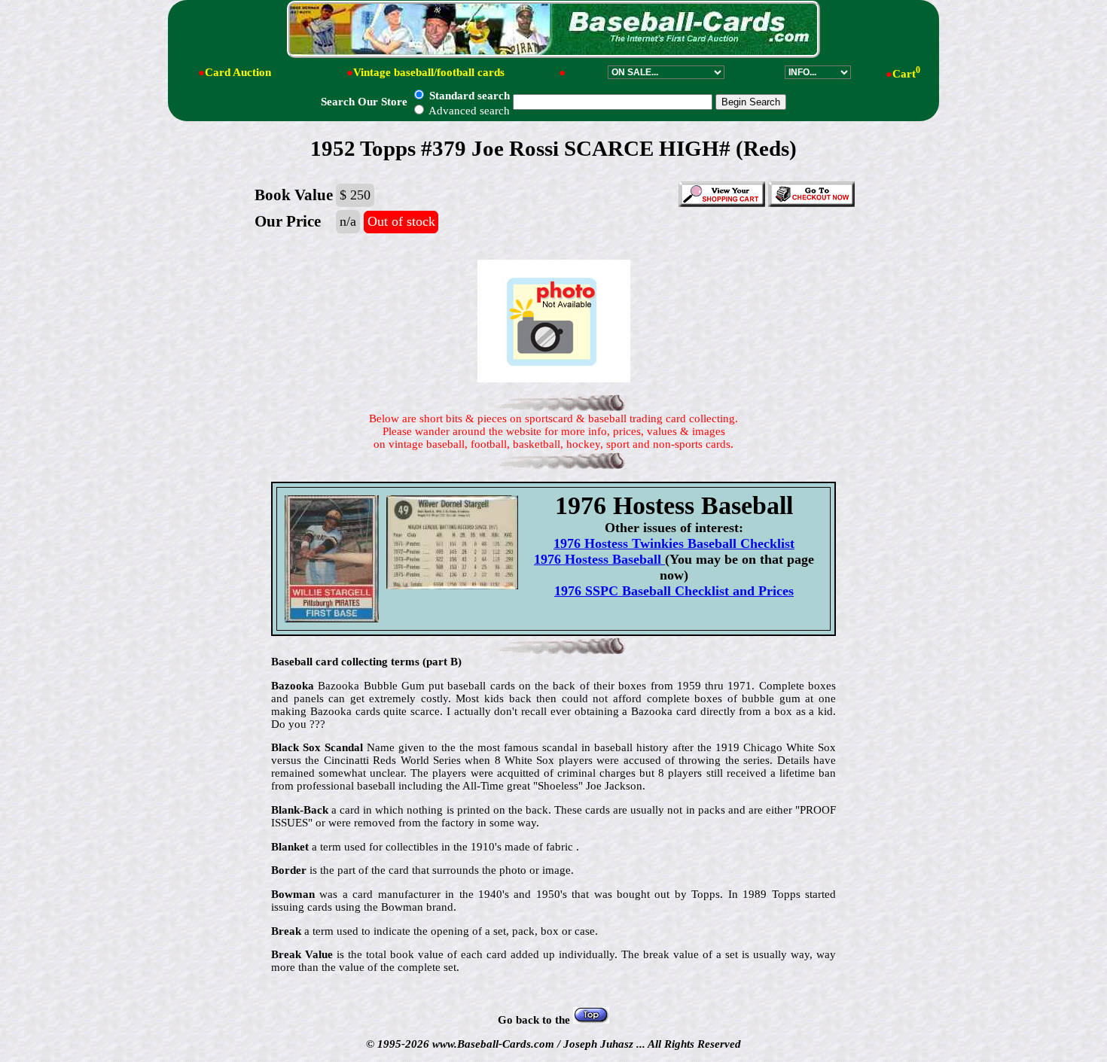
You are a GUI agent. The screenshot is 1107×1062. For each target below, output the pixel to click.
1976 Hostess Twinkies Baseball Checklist (674, 543)
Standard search (468, 96)
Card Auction (238, 72)
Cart (906, 74)
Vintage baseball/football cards (429, 72)
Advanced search (468, 111)
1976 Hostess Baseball (599, 559)
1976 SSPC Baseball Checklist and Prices (674, 590)
